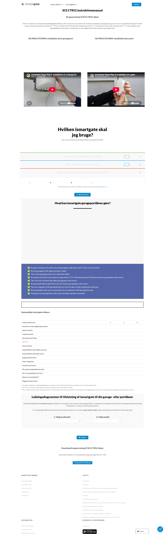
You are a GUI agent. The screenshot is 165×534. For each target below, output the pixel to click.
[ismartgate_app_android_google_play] (89, 531)
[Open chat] (160, 529)
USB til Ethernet (26, 387)
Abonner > (87, 526)
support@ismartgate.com (100, 186)
